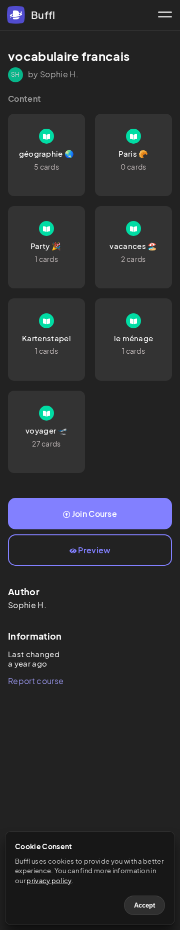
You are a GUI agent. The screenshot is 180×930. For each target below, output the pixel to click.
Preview (94, 550)
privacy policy (48, 881)
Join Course (95, 513)
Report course (36, 681)
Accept (144, 905)
